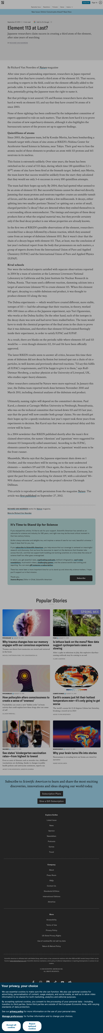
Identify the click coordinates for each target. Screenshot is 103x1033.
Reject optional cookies (32, 1026)
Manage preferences (12, 1016)
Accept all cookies (11, 1026)
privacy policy (16, 1011)
